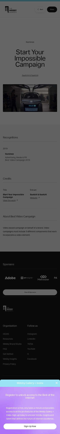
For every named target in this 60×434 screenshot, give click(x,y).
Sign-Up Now (30, 426)
